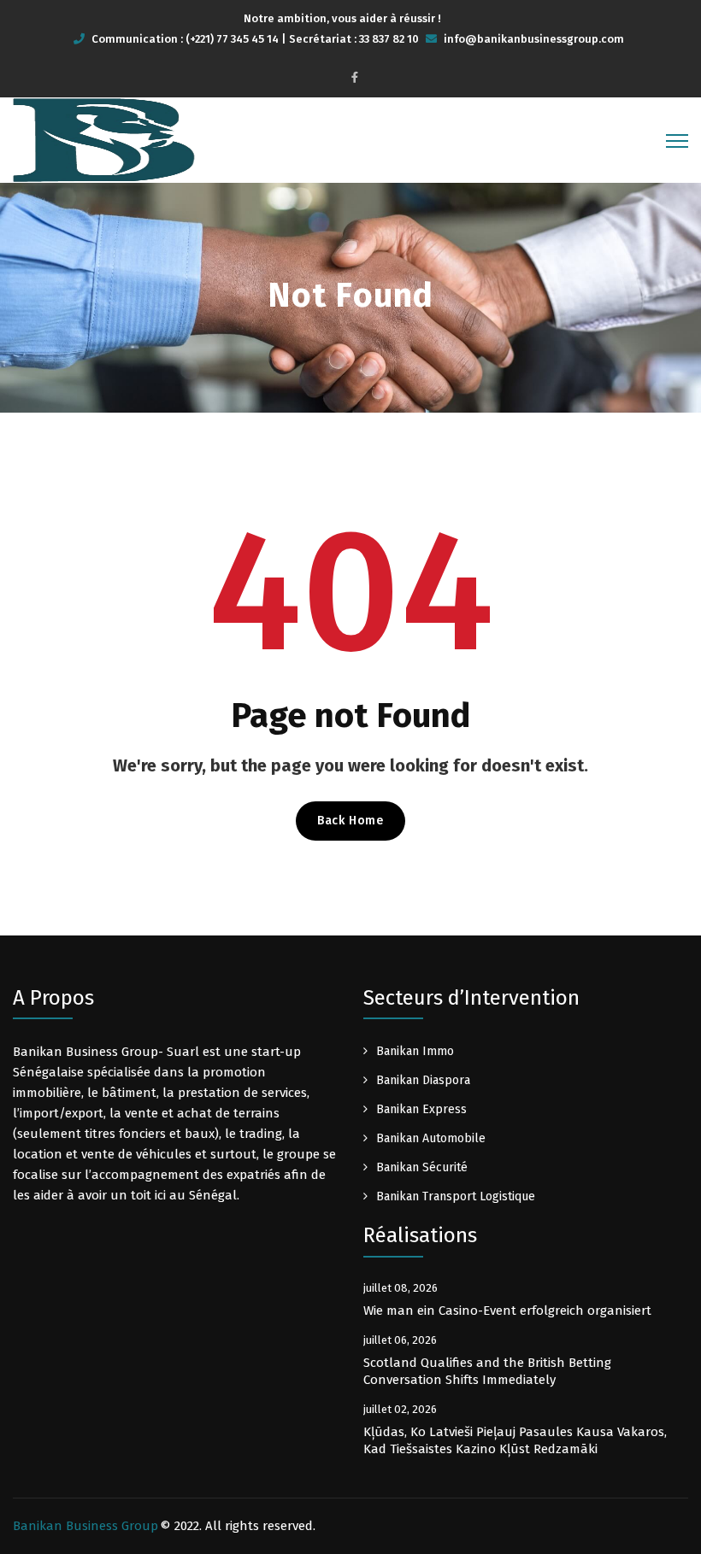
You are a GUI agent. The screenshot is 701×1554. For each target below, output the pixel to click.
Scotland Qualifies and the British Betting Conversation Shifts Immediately (487, 1371)
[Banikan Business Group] (104, 139)
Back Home (350, 820)
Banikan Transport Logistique (455, 1196)
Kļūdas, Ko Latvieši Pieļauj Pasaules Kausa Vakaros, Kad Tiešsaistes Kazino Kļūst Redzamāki (515, 1440)
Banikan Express (421, 1109)
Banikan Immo (415, 1051)
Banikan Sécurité (422, 1167)
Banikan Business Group (85, 1525)
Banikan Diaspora (423, 1080)
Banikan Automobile (431, 1138)
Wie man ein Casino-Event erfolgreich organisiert (507, 1310)
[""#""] (354, 77)
